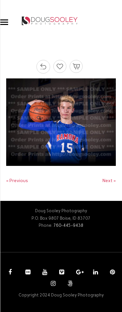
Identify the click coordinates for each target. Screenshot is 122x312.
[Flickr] (27, 273)
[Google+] (78, 273)
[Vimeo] (61, 273)
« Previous (17, 180)
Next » (109, 180)
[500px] (69, 284)
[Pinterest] (111, 273)
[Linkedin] (95, 273)
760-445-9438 (68, 225)
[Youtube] (44, 273)
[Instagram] (52, 284)
